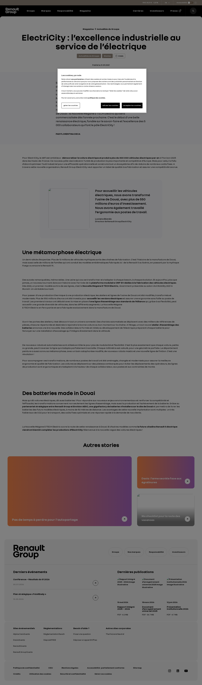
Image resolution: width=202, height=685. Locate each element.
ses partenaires (77, 79)
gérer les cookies (70, 105)
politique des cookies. (97, 98)
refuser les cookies (110, 105)
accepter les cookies (132, 105)
